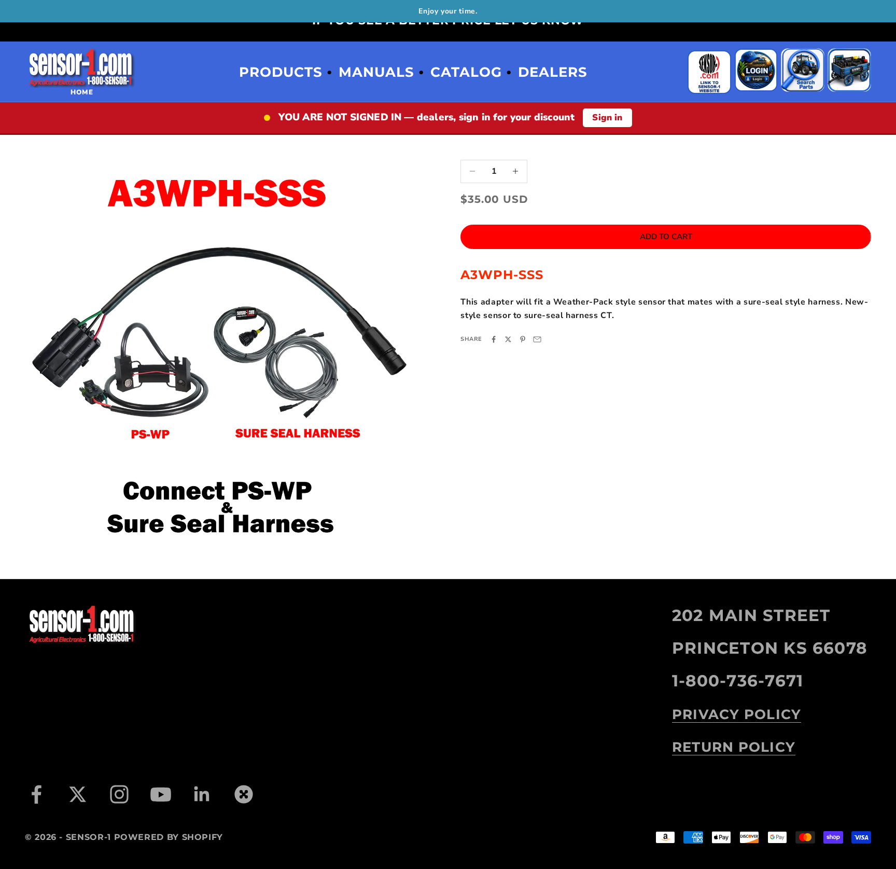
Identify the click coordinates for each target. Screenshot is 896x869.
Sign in (607, 117)
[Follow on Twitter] (77, 794)
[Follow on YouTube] (160, 794)
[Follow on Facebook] (36, 794)
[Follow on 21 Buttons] (243, 794)
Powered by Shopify (168, 837)
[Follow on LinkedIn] (202, 794)
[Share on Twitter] (508, 339)
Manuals (376, 72)
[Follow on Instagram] (119, 794)
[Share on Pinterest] (523, 339)
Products (281, 72)
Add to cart (666, 236)
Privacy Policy (736, 714)
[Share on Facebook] (493, 339)
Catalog (466, 72)
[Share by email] (537, 339)
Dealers (552, 72)
